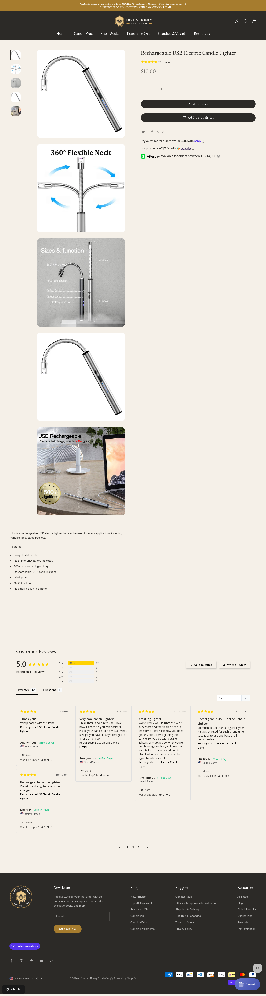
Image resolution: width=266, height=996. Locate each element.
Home (61, 33)
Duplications (244, 915)
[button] (198, 148)
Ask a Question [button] (203, 665)
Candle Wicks (138, 922)
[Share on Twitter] (157, 131)
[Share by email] (168, 131)
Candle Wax (83, 33)
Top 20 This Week (141, 903)
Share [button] (28, 755)
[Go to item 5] (15, 111)
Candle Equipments (142, 928)
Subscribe (67, 928)
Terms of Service (185, 922)
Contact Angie (184, 896)
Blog (240, 903)
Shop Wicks (110, 33)
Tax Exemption (246, 928)
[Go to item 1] (15, 55)
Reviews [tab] (23, 690)
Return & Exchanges (188, 915)
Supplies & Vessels (172, 33)
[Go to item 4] (15, 97)
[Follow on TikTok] (52, 961)
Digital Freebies (247, 909)
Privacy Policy (183, 928)
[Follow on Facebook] (11, 961)
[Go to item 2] (15, 69)
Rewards (242, 922)
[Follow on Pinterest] (31, 961)
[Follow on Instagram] (21, 961)
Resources (202, 33)
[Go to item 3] (15, 83)
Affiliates (242, 896)
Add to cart (198, 103)
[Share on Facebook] (152, 131)
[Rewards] (247, 984)
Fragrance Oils (138, 33)
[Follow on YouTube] (42, 961)
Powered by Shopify (125, 978)
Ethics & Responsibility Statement (196, 903)
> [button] (147, 847)
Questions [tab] (49, 690)
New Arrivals (138, 896)
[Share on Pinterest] (163, 131)
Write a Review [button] (236, 665)
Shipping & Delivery (187, 909)
